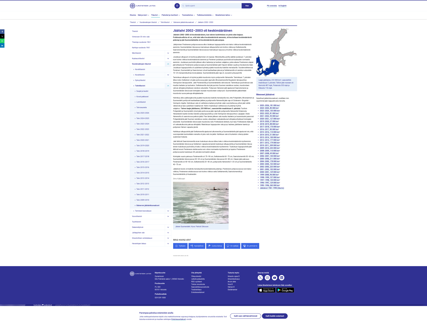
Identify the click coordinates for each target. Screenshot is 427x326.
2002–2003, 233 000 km (269, 167)
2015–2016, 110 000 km (269, 132)
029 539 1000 (160, 298)
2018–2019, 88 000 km (269, 124)
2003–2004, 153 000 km (269, 164)
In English (282, 6)
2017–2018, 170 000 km (269, 127)
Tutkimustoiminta (204, 15)
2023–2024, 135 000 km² (270, 111)
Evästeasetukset (197, 292)
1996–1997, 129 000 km (269, 183)
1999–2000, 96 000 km (269, 175)
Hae (247, 6)
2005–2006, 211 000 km (269, 159)
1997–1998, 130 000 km (269, 180)
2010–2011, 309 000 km (269, 145)
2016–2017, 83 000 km (269, 129)
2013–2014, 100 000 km (269, 137)
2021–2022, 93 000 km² (269, 116)
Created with (180, 255)
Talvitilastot (165, 22)
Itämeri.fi (231, 287)
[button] (2, 31)
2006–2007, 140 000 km (269, 156)
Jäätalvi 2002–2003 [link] (205, 22)
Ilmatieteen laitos (223, 15)
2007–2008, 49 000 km (269, 153)
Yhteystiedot (196, 276)
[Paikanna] (177, 5)
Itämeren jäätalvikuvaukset (183, 22)
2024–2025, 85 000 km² (269, 108)
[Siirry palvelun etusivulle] (150, 5)
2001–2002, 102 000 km (269, 169)
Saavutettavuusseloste (200, 287)
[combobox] (212, 5)
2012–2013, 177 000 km (269, 140)
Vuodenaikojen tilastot (148, 22)
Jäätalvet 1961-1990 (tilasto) (272, 188)
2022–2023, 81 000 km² (269, 113)
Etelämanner (232, 290)
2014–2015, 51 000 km (269, 135)
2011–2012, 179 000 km (269, 143)
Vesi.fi (230, 284)
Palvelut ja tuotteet (170, 15)
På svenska (272, 6)
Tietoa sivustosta (198, 284)
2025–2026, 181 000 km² (270, 105)
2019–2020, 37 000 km (269, 121)
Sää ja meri (142, 15)
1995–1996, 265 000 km (269, 185)
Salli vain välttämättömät (245, 316)
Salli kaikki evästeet (275, 316)
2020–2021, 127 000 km (269, 119)
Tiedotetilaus (196, 290)
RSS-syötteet (196, 282)
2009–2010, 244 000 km (269, 148)
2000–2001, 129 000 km (269, 172)
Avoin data (232, 282)
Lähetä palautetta (198, 279)
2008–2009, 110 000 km (269, 151)
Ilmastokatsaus (234, 279)
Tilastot (154, 15)
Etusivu (133, 15)
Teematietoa (187, 15)
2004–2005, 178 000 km (269, 161)
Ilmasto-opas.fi (234, 276)
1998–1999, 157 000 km (269, 177)
